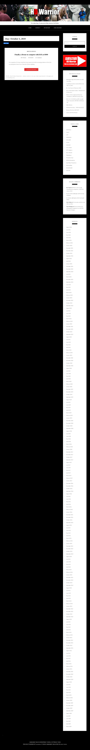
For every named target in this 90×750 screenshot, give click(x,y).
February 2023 (69, 295)
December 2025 (69, 248)
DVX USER (68, 140)
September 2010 (69, 679)
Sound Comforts (69, 193)
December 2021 (69, 326)
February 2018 (69, 446)
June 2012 (68, 624)
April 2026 (68, 237)
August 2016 (69, 493)
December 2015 (69, 514)
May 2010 (68, 689)
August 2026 (69, 227)
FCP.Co (67, 142)
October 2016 (69, 488)
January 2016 (69, 512)
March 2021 (68, 350)
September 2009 (69, 710)
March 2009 (68, 726)
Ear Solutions (69, 198)
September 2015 (69, 522)
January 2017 (69, 480)
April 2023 (68, 290)
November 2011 (69, 642)
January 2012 (69, 637)
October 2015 (69, 520)
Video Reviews (58, 27)
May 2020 (68, 376)
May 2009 (68, 721)
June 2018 (68, 436)
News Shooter (69, 152)
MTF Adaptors (69, 150)
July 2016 (68, 496)
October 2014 (69, 551)
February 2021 (69, 352)
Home (29, 27)
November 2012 (69, 611)
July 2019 (68, 402)
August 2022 (69, 308)
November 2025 (69, 250)
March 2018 (68, 444)
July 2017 (68, 465)
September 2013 (69, 585)
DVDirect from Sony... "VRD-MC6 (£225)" (75, 107)
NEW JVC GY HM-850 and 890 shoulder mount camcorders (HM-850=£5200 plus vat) (75, 100)
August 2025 (69, 258)
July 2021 (68, 339)
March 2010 (68, 695)
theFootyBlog (69, 165)
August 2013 (69, 587)
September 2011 (69, 648)
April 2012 (68, 629)
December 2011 (69, 640)
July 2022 (68, 310)
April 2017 (68, 472)
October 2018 (69, 425)
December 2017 (69, 452)
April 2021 (68, 347)
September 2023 (69, 282)
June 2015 (68, 530)
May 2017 (68, 470)
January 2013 (69, 606)
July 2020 (68, 371)
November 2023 (69, 279)
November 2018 (69, 423)
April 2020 (68, 378)
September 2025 (69, 256)
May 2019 (68, 407)
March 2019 (68, 412)
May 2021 (68, 344)
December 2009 (69, 703)
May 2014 (68, 564)
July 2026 (68, 229)
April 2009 (68, 723)
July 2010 (68, 684)
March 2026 (68, 240)
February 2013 (69, 603)
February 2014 (69, 572)
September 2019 (69, 397)
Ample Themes (63, 744)
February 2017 (69, 478)
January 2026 (69, 245)
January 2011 (69, 669)
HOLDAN (68, 145)
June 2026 (68, 232)
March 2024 (68, 276)
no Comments (38, 57)
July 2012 (68, 621)
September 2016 (69, 491)
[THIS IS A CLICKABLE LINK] (74, 60)
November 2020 (69, 360)
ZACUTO (68, 170)
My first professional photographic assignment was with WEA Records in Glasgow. (75, 208)
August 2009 (69, 713)
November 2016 (69, 486)
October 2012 (69, 614)
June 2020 (68, 373)
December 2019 (69, 389)
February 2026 (69, 242)
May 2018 (68, 439)
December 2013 (69, 577)
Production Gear (69, 157)
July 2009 (68, 716)
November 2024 (69, 269)
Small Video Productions (71, 162)
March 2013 (68, 601)
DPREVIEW (68, 137)
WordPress (38, 744)
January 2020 (69, 386)
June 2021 (68, 342)
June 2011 (68, 655)
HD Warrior (23, 57)
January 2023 (69, 297)
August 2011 (69, 650)
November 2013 (69, 580)
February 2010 (69, 697)
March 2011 (68, 663)
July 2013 (68, 590)
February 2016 (69, 509)
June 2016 (68, 499)
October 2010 (69, 676)
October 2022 (69, 303)
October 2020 (69, 363)
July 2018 (68, 433)
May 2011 (68, 658)
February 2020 (69, 384)
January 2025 (69, 263)
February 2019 (69, 415)
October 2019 (69, 394)
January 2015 (69, 543)
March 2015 (68, 538)
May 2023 (68, 287)
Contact (37, 27)
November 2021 (69, 329)
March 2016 (68, 506)
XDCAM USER (69, 167)
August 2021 (69, 337)
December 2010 (69, 671)
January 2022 (69, 323)
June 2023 (68, 284)
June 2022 (68, 313)
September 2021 (69, 334)
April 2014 (68, 567)
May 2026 (68, 235)
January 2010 (69, 700)
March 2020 (68, 381)
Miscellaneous (31, 51)
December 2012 (69, 608)
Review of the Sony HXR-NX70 (72, 110)
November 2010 (69, 674)
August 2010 (69, 682)
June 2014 (68, 561)
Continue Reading (31, 69)
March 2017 (68, 475)
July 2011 (68, 653)
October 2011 (69, 645)
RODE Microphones (70, 160)
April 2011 (68, 661)
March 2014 (68, 569)
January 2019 (69, 418)
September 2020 (69, 365)
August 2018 (69, 431)
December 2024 (69, 266)
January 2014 (69, 574)
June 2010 (68, 687)
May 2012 (68, 627)
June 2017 (68, 467)
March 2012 (68, 632)
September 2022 (69, 305)
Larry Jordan (69, 147)
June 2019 (68, 405)
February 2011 (69, 666)
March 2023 (68, 292)
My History (47, 27)
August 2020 (69, 368)
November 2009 (69, 705)
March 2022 (68, 318)
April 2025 (68, 261)
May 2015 (68, 533)
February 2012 (69, 635)
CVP (67, 134)
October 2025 (69, 253)
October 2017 (69, 457)
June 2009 (68, 718)
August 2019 (69, 399)
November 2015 (69, 517)
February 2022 (69, 321)
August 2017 (69, 462)
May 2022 (68, 316)
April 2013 (68, 598)
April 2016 (68, 504)
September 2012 (69, 616)
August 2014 (69, 556)
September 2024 (69, 271)
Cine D (67, 132)
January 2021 (69, 355)
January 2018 (69, 449)
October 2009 (69, 708)
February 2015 (69, 540)
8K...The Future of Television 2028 (73, 88)
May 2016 (68, 501)
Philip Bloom (68, 155)
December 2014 (69, 546)
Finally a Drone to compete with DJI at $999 (31, 55)
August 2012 (69, 619)
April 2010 (68, 692)
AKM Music (68, 129)
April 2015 (68, 535)
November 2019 (69, 391)
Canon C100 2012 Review (71, 112)
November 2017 (69, 454)
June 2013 (68, 593)
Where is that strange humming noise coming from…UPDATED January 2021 (75, 189)
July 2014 (68, 559)
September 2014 (69, 554)
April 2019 (68, 410)
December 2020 (69, 357)
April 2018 (68, 441)
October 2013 (69, 582)
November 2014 (69, 548)
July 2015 (68, 527)
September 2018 (69, 428)
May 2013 (68, 595)
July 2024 (68, 274)
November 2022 (69, 300)
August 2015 (69, 525)
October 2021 (69, 331)
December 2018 (69, 420)
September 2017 (69, 459)
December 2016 (69, 483)
